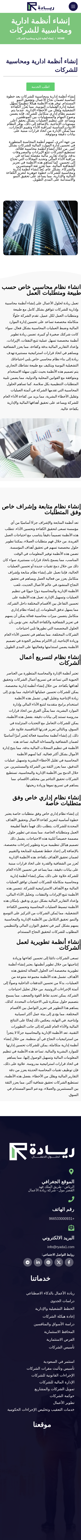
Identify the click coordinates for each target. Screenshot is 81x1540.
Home (61, 38)
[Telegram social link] (27, 1262)
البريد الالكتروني (58, 1237)
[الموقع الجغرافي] (71, 1172)
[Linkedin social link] (38, 1262)
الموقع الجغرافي (58, 1181)
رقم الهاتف (63, 1209)
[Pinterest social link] (48, 1262)
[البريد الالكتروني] (71, 1228)
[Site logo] (41, 6)
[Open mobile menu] (73, 6)
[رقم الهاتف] (71, 1199)
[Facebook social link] (69, 1262)
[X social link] (58, 1262)
